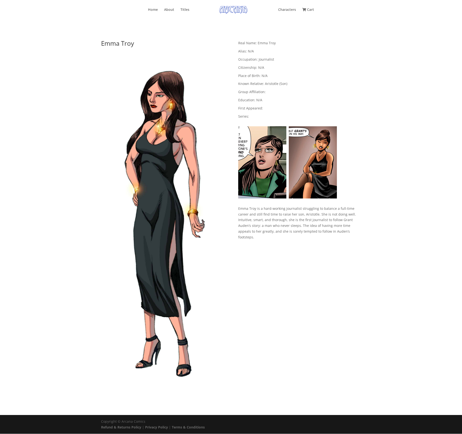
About (169, 10)
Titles (184, 10)
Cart (310, 10)
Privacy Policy (157, 427)
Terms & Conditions (188, 427)
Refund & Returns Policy (121, 427)
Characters (287, 10)
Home (153, 10)
